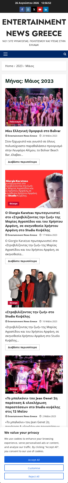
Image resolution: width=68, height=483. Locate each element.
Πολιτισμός (15, 121)
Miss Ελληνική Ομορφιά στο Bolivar (34, 107)
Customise (34, 468)
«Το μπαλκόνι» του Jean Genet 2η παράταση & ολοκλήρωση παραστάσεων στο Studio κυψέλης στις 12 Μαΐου (34, 374)
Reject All (34, 476)
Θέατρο (13, 203)
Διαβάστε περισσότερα (24, 162)
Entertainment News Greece (22, 135)
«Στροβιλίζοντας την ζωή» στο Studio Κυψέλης (34, 288)
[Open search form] (65, 54)
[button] (5, 54)
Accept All (34, 459)
